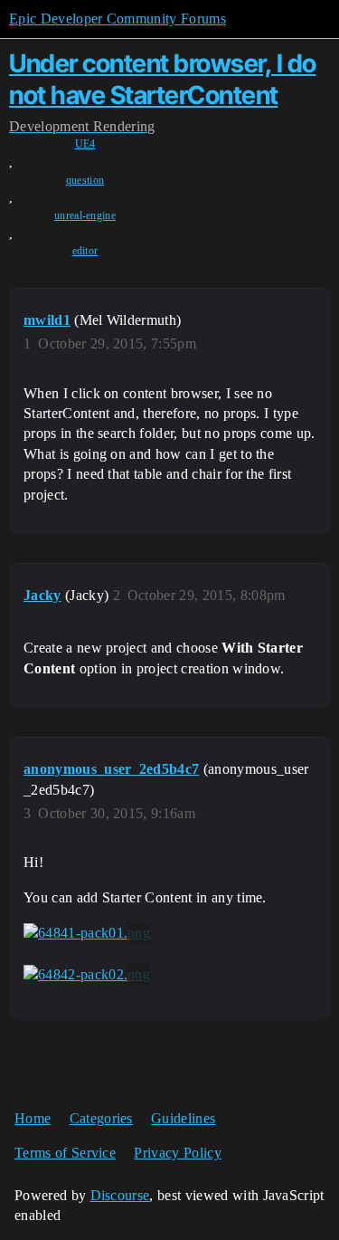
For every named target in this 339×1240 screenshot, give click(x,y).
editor (85, 250)
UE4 (85, 144)
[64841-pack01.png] (87, 933)
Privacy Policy (177, 1152)
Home (32, 1118)
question (85, 180)
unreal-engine (85, 215)
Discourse (120, 1195)
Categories (101, 1118)
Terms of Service (65, 1152)
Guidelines (183, 1118)
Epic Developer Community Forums (117, 18)
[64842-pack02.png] (87, 975)
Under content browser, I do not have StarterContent (162, 79)
